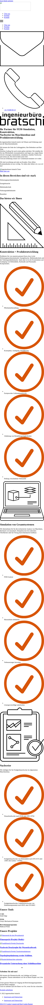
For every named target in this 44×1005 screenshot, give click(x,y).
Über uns (7, 14)
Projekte (6, 15)
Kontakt (6, 17)
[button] (22, 21)
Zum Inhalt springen (6, 1)
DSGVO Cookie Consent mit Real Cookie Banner (16, 1004)
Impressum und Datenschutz (13, 997)
